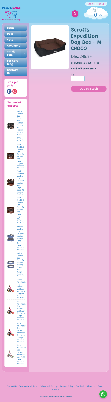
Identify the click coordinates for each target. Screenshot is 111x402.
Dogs (17, 35)
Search (101, 386)
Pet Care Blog (12, 63)
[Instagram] (14, 91)
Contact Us (12, 72)
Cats (17, 41)
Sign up (100, 4)
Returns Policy (66, 386)
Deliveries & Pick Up (49, 386)
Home (10, 28)
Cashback (80, 386)
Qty (72, 74)
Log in (90, 4)
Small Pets (17, 53)
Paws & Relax (54, 397)
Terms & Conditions (28, 386)
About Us (91, 386)
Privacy (55, 389)
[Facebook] (9, 91)
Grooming (17, 46)
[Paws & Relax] (11, 14)
